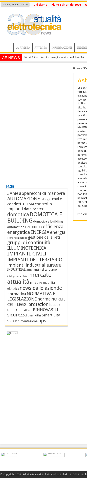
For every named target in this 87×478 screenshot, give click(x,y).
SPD (10, 321)
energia (58, 232)
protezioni (39, 304)
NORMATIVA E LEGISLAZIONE (31, 296)
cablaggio (45, 199)
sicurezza (17, 315)
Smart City (51, 315)
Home (76, 68)
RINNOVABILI (45, 309)
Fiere (10, 237)
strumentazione (26, 321)
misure (36, 282)
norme (44, 299)
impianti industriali (27, 265)
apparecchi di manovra (42, 193)
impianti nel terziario (42, 269)
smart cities (34, 315)
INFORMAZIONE (62, 47)
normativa (16, 294)
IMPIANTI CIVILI (27, 254)
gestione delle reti (44, 237)
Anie (14, 193)
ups (42, 321)
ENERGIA (40, 232)
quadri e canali (19, 310)
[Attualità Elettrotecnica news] (32, 33)
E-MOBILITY (33, 227)
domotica (18, 214)
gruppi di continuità (28, 242)
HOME (7, 48)
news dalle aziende (41, 288)
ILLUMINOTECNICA (26, 248)
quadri (55, 305)
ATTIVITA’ (41, 47)
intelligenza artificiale (18, 276)
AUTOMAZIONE (23, 199)
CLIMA (28, 204)
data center (34, 209)
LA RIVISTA (23, 47)
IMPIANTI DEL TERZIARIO (35, 260)
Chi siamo (40, 4)
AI (8, 194)
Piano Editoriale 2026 (66, 4)
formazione (20, 237)
